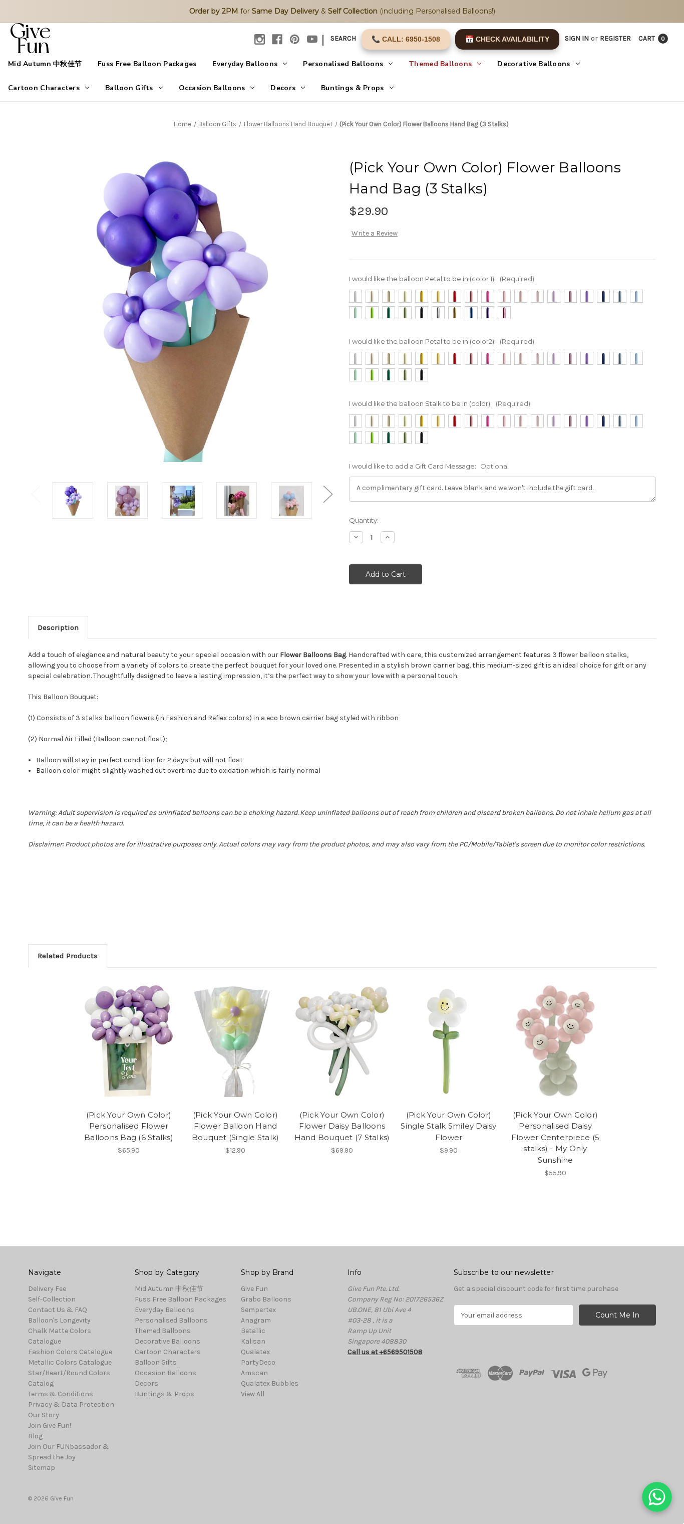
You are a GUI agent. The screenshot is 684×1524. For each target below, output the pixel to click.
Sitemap (41, 1467)
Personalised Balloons (343, 64)
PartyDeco (258, 1362)
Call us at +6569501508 (385, 1352)
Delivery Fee (47, 1288)
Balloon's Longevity (59, 1320)
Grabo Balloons (266, 1299)
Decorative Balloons (533, 64)
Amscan (254, 1373)
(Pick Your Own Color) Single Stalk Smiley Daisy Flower (448, 1126)
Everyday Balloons (244, 64)
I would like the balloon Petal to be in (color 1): (441, 279)
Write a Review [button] (375, 233)
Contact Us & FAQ (57, 1309)
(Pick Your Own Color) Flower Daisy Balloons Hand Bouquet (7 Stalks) (342, 1126)
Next (327, 494)
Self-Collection (52, 1299)
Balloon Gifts (129, 88)
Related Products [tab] (68, 955)
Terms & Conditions (60, 1394)
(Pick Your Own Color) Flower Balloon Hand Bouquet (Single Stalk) (235, 1126)
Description (58, 627)
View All (252, 1394)
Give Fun (254, 1288)
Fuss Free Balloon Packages (147, 64)
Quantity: (364, 520)
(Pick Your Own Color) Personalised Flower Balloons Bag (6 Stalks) (128, 1126)
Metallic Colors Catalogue (70, 1362)
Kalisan (253, 1341)
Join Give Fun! (49, 1425)
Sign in (577, 38)
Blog (35, 1436)
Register (615, 38)
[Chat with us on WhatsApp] (657, 1497)
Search (343, 38)
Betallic (253, 1331)
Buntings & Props (352, 88)
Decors (282, 88)
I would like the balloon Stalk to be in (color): (439, 403)
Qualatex (255, 1352)
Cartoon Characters (44, 88)
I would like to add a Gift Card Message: (429, 466)
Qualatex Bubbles (269, 1383)
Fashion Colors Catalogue (70, 1352)
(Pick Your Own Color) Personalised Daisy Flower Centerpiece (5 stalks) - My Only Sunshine (555, 1137)
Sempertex (258, 1309)
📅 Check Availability (507, 39)
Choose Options (128, 1050)
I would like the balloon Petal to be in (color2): (441, 341)
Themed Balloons (440, 64)
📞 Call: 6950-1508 (406, 39)
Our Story (43, 1415)
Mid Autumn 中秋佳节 (45, 64)
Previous (36, 494)
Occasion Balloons (212, 88)
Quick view (120, 1032)
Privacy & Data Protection (71, 1404)
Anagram (256, 1320)
